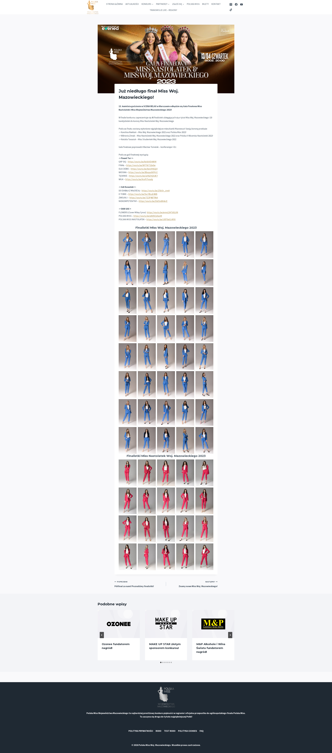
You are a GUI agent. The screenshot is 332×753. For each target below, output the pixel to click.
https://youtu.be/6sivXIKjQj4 (144, 168)
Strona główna (114, 4)
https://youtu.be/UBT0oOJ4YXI (161, 219)
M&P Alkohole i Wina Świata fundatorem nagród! (210, 648)
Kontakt (216, 4)
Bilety (205, 4)
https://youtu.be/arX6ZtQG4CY (143, 175)
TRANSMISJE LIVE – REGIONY (163, 10)
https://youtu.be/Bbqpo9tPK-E (143, 172)
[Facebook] (236, 4)
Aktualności (132, 4)
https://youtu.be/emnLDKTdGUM (162, 212)
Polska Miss (193, 4)
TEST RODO (169, 731)
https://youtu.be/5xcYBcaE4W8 (142, 194)
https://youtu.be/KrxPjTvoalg (139, 179)
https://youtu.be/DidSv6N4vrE (153, 201)
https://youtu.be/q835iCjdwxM (147, 215)
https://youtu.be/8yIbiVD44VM (142, 161)
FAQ (201, 731)
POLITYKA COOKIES (187, 731)
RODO (158, 731)
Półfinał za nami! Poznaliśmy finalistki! (134, 584)
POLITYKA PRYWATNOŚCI (141, 731)
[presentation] (119, 624)
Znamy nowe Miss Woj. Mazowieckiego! (198, 584)
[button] (128, 244)
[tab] (160, 662)
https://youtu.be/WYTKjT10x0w (140, 165)
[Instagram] (231, 4)
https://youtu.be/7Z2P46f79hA (143, 197)
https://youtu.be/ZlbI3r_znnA (156, 190)
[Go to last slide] (102, 635)
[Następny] (230, 635)
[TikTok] (231, 9)
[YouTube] (241, 4)
